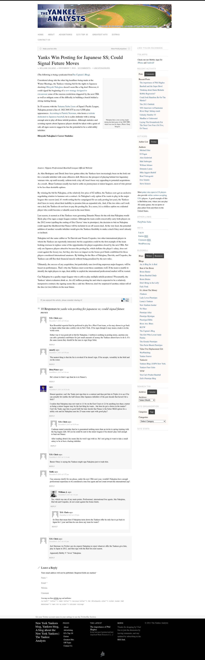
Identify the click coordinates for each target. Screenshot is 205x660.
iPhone (140, 62)
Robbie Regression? (147, 93)
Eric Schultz (144, 179)
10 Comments (84, 68)
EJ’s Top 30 (82, 35)
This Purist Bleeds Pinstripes (151, 345)
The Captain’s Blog (80, 74)
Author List (143, 141)
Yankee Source (145, 356)
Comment (45, 593)
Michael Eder (145, 150)
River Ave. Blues (146, 323)
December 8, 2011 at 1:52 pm (69, 515)
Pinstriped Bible (146, 319)
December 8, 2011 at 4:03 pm (59, 541)
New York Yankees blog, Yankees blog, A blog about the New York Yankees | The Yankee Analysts (47, 631)
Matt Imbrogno (146, 161)
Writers (149, 255)
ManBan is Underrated (148, 118)
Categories (143, 411)
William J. (62, 492)
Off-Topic (67, 642)
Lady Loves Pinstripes (148, 297)
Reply (52, 344)
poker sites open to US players (154, 192)
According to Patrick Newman (63, 113)
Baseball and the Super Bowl (151, 86)
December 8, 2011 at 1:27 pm (59, 474)
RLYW (142, 327)
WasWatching (145, 352)
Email (43, 583)
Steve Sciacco (145, 183)
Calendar (152, 392)
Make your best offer (50, 48)
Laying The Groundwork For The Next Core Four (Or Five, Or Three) (152, 125)
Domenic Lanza (146, 168)
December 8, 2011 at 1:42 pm (68, 494)
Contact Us (44, 40)
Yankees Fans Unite (147, 367)
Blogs (141, 255)
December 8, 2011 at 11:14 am (59, 457)
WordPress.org (144, 243)
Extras (116, 35)
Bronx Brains (145, 279)
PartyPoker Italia (144, 222)
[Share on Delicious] (123, 300)
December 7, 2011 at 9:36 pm (59, 352)
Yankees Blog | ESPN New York (153, 363)
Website (44, 588)
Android (150, 62)
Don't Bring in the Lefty (149, 282)
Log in (141, 232)
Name (43, 577)
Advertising (65, 35)
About (51, 35)
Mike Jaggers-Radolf (148, 172)
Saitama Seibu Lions (67, 106)
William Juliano (48, 68)
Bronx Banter (145, 271)
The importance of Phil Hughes (152, 82)
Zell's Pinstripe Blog (148, 378)
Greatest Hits (100, 35)
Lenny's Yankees (146, 301)
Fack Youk (144, 286)
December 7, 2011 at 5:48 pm (59, 321)
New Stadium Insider (148, 305)
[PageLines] (102, 656)
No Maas (143, 308)
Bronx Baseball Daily (148, 275)
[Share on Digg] (127, 300)
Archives (142, 392)
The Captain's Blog (147, 331)
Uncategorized (102, 68)
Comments (150, 74)
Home (41, 35)
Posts (141, 74)
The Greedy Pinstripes (148, 341)
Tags (152, 411)
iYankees (143, 294)
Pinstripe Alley (146, 312)
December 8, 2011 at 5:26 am (59, 372)
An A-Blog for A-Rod (148, 264)
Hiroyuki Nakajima (54, 87)
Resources (159, 255)
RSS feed (121, 639)
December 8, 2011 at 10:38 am (59, 389)
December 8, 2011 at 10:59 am (68, 424)
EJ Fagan (143, 154)
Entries (143, 236)
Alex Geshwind (146, 157)
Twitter (154, 141)
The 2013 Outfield (147, 104)
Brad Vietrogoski (146, 176)
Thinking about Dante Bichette (152, 90)
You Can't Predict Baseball (150, 374)
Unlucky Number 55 (148, 114)
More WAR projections (119, 48)
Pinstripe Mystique (147, 316)
